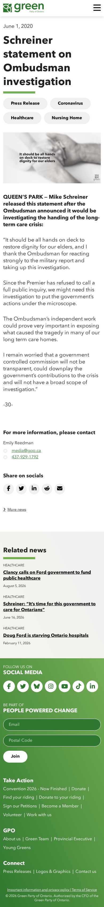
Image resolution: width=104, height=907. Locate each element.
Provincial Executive (73, 839)
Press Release (25, 103)
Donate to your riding (60, 797)
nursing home (67, 118)
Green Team (37, 839)
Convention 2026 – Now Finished (35, 789)
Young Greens (17, 848)
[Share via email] (59, 489)
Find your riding (18, 797)
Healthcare (22, 118)
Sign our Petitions (20, 806)
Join (15, 756)
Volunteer (12, 815)
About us (12, 839)
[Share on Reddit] (47, 489)
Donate (78, 789)
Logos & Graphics (53, 872)
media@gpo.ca (26, 451)
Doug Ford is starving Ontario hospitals (46, 635)
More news (16, 510)
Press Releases (17, 872)
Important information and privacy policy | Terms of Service (52, 890)
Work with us (39, 815)
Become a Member (60, 806)
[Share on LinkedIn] (34, 489)
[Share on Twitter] (21, 489)
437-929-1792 (25, 457)
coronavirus (70, 103)
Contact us (85, 872)
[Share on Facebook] (8, 489)
